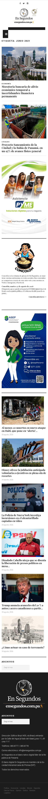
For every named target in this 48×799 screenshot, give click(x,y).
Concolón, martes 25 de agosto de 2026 (17, 286)
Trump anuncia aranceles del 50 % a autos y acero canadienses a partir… (22, 607)
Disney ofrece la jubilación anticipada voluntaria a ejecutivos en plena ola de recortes (24, 473)
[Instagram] (27, 3)
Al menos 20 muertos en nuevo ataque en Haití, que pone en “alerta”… (24, 429)
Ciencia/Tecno (9, 790)
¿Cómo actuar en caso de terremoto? (23, 647)
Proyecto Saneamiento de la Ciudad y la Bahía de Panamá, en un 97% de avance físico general (22, 148)
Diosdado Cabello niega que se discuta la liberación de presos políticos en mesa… (24, 563)
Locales (5, 142)
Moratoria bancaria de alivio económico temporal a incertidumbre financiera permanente (20, 91)
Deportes (37, 788)
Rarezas (32, 790)
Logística (7, 793)
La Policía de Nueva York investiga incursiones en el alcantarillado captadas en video (21, 518)
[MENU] (5, 34)
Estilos (25, 790)
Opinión (18, 790)
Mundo (29, 788)
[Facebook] (20, 3)
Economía (6, 84)
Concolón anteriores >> (37, 297)
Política (6, 788)
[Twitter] (23, 3)
